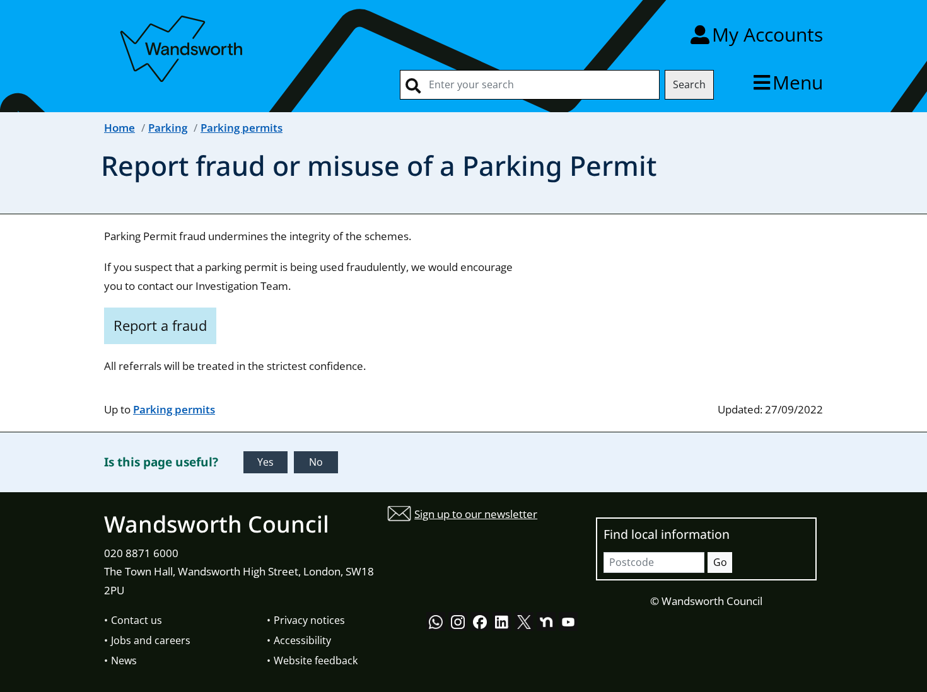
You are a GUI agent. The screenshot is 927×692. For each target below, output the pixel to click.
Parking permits (242, 127)
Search (689, 84)
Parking (167, 127)
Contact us (136, 620)
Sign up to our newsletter (475, 514)
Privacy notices (309, 620)
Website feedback (316, 660)
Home (119, 127)
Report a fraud (160, 325)
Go (720, 562)
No (316, 462)
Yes (265, 462)
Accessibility (302, 640)
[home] (183, 46)
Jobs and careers (150, 640)
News (124, 660)
